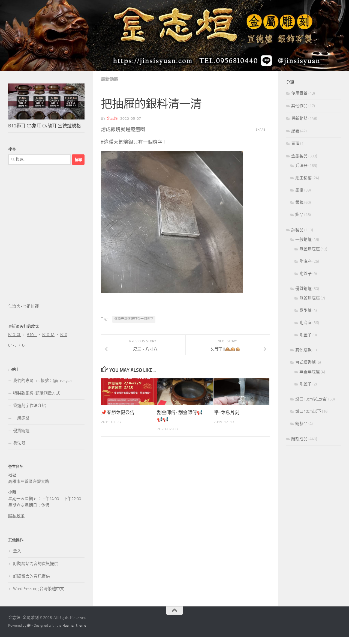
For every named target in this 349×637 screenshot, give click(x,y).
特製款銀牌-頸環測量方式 (36, 393)
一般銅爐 (21, 418)
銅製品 (297, 230)
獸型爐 (305, 310)
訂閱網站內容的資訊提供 (35, 563)
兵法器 (19, 443)
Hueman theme (74, 625)
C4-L (12, 345)
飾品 (299, 214)
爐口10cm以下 (308, 411)
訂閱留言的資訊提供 (31, 576)
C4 (24, 345)
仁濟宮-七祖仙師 (23, 306)
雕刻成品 (299, 438)
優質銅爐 (21, 430)
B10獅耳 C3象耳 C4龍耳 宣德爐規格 (44, 125)
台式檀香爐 (305, 362)
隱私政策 (16, 515)
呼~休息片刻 (226, 412)
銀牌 (299, 202)
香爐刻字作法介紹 (29, 405)
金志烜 (112, 118)
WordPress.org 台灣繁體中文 (38, 588)
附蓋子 (305, 273)
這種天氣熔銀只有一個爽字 (134, 319)
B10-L (32, 334)
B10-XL (14, 334)
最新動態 (109, 79)
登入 (17, 551)
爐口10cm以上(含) (311, 399)
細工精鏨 (303, 177)
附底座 (305, 261)
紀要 (295, 130)
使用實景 (299, 93)
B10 (63, 334)
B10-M (48, 334)
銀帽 (299, 190)
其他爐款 (303, 350)
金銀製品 (299, 156)
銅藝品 (301, 423)
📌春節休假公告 (117, 412)
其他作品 (299, 105)
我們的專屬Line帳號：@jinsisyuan (43, 380)
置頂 (295, 143)
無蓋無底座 (309, 249)
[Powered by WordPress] (29, 625)
